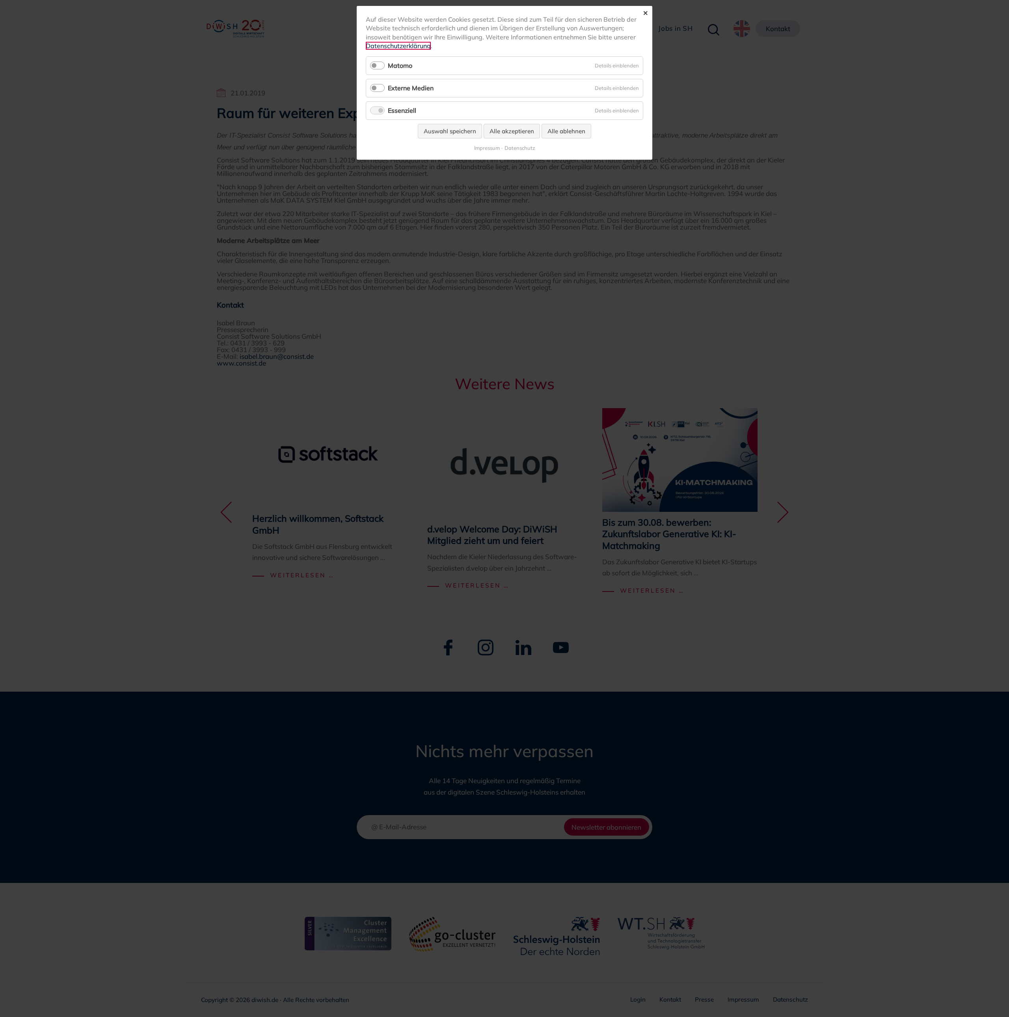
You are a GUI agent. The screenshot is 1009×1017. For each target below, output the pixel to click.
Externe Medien (411, 88)
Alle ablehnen (566, 131)
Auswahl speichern (450, 131)
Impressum (487, 148)
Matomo (400, 65)
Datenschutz (519, 148)
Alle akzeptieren (512, 131)
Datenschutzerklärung (398, 46)
